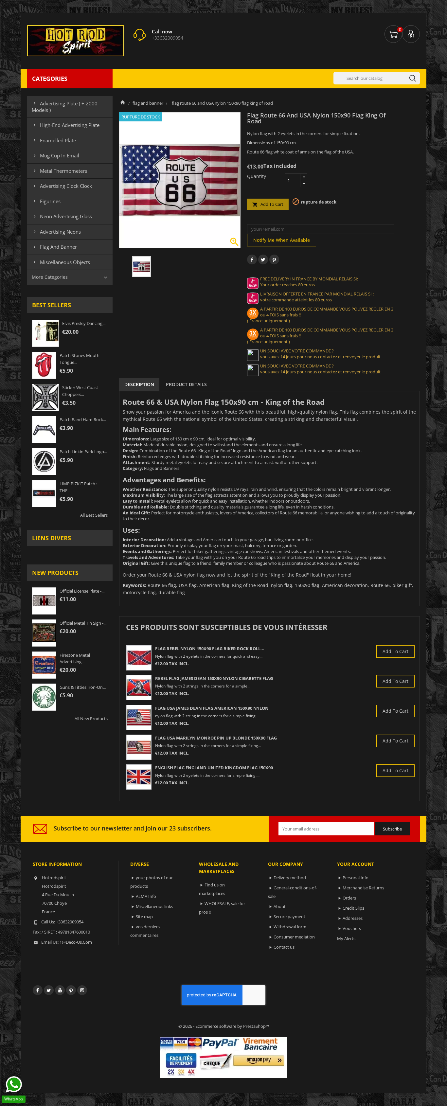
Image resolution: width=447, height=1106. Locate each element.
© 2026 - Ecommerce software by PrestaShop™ (223, 1026)
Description (139, 384)
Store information (57, 864)
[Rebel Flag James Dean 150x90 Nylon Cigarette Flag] (138, 687)
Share (252, 259)
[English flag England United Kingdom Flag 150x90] (138, 777)
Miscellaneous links (154, 906)
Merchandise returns (363, 888)
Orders (349, 898)
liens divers (51, 538)
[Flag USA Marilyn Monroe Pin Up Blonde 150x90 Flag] (138, 747)
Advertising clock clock (62, 186)
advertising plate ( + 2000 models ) (65, 106)
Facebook (38, 990)
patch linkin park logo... (83, 452)
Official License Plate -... (82, 591)
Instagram (82, 990)
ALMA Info (146, 896)
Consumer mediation (294, 937)
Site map (144, 916)
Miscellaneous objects (61, 262)
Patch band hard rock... (83, 419)
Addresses (353, 918)
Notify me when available (281, 240)
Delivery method (290, 878)
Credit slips (353, 908)
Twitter (49, 990)
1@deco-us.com (76, 942)
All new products (91, 719)
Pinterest (274, 259)
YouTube (60, 990)
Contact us (284, 947)
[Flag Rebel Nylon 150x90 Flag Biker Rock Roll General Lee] (138, 657)
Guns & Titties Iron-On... (83, 687)
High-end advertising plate (65, 125)
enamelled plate (54, 140)
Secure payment (289, 916)
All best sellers (94, 515)
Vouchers (352, 928)
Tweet (263, 259)
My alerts (346, 938)
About (280, 906)
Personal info (355, 878)
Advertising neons (56, 231)
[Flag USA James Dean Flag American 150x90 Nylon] (138, 717)
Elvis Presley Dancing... (83, 323)
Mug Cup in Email (55, 155)
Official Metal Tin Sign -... (83, 623)
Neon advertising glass (62, 216)
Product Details (186, 384)
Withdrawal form (290, 927)
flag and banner (54, 246)
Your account (355, 864)
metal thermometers (59, 171)
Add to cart (267, 204)
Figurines (46, 201)
